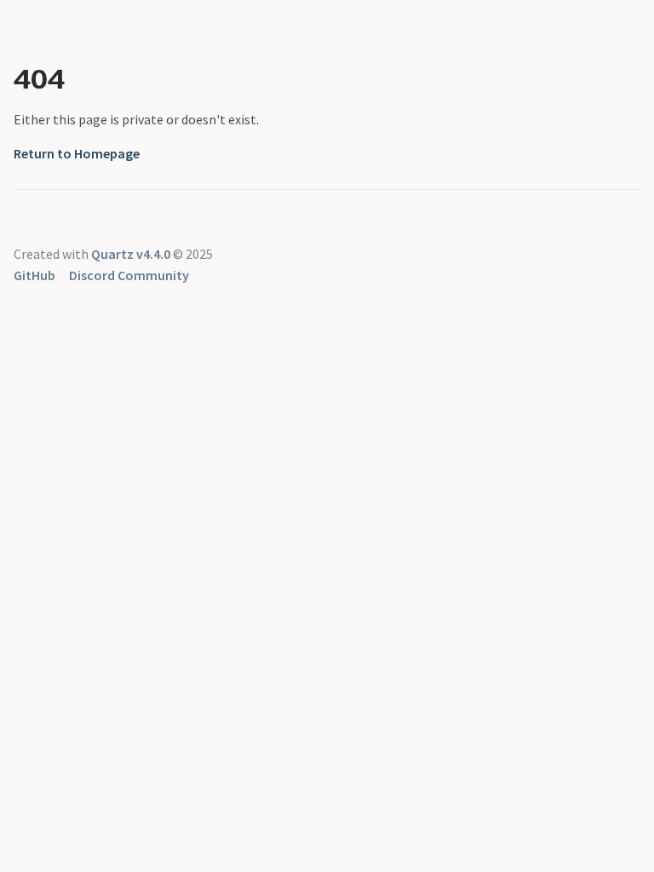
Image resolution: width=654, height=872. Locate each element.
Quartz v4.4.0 (130, 253)
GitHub (34, 275)
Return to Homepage (77, 153)
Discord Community (129, 275)
